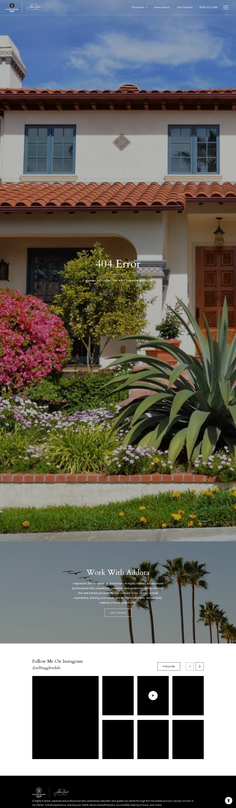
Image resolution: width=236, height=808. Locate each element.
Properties (138, 7)
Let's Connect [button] (118, 612)
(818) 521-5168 (208, 7)
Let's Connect (184, 7)
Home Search (162, 7)
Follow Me (169, 666)
